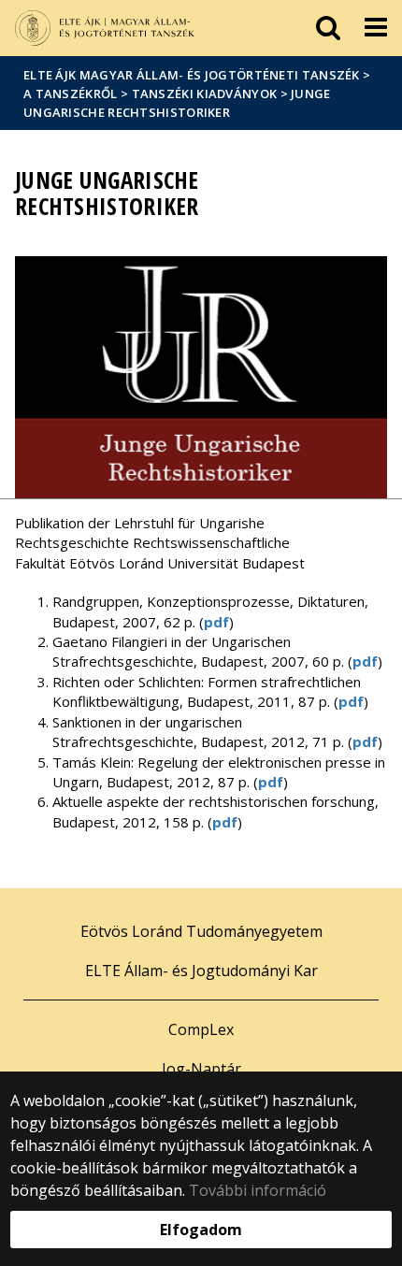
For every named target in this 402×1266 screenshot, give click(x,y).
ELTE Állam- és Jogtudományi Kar (201, 970)
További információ (257, 1190)
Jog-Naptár (201, 1068)
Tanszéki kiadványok (205, 93)
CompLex (201, 1029)
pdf (216, 621)
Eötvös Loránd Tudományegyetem (201, 931)
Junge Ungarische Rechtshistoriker (177, 103)
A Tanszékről (70, 93)
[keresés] (328, 28)
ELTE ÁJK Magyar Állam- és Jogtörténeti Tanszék (191, 74)
